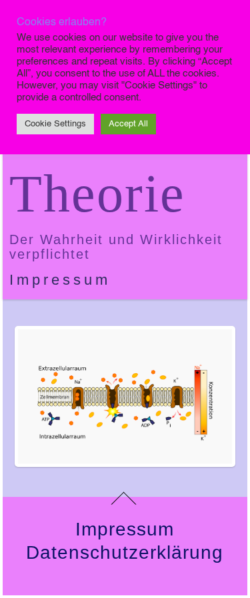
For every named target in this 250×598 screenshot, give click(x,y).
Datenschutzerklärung (124, 552)
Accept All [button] (128, 124)
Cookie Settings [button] (55, 124)
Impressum (60, 279)
